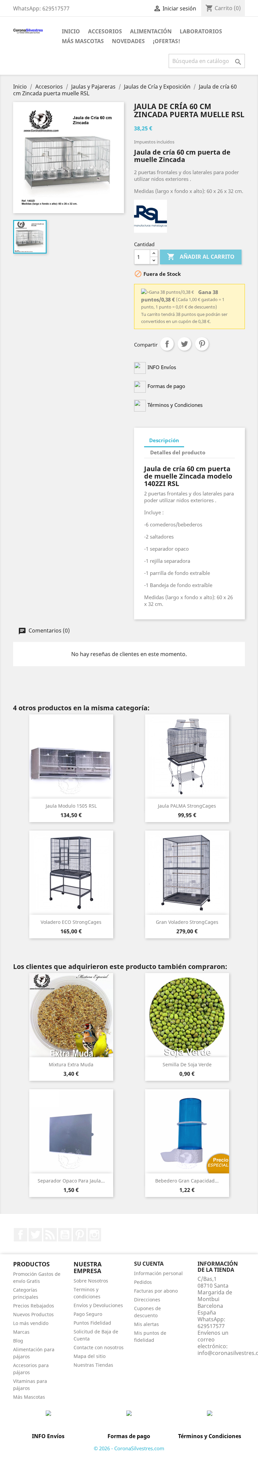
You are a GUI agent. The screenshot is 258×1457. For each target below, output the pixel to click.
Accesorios (105, 31)
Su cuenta (149, 1263)
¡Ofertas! (166, 41)
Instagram (94, 1234)
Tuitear (184, 344)
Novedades (128, 41)
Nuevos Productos (33, 1314)
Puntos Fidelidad (92, 1323)
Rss (50, 1234)
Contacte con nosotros (99, 1347)
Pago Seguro (88, 1314)
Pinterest (202, 344)
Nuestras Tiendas (93, 1365)
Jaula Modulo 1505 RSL (71, 806)
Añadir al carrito (200, 257)
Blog (18, 1340)
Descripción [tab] (164, 440)
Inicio (71, 31)
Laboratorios (201, 31)
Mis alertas (146, 1324)
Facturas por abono (156, 1291)
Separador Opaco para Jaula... (71, 1180)
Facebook (20, 1234)
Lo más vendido (30, 1323)
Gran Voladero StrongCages (187, 922)
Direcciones (147, 1299)
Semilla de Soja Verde (187, 1064)
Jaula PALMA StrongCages (187, 806)
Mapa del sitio (89, 1356)
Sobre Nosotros (91, 1280)
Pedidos (143, 1282)
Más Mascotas (83, 41)
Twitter (35, 1234)
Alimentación (151, 31)
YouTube (65, 1234)
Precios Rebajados (33, 1305)
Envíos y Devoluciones (98, 1305)
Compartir (167, 344)
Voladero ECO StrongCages (71, 922)
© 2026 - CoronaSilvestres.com (129, 1448)
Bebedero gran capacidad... (187, 1180)
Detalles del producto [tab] (177, 452)
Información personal (158, 1273)
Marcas (21, 1332)
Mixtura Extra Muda (71, 1064)
